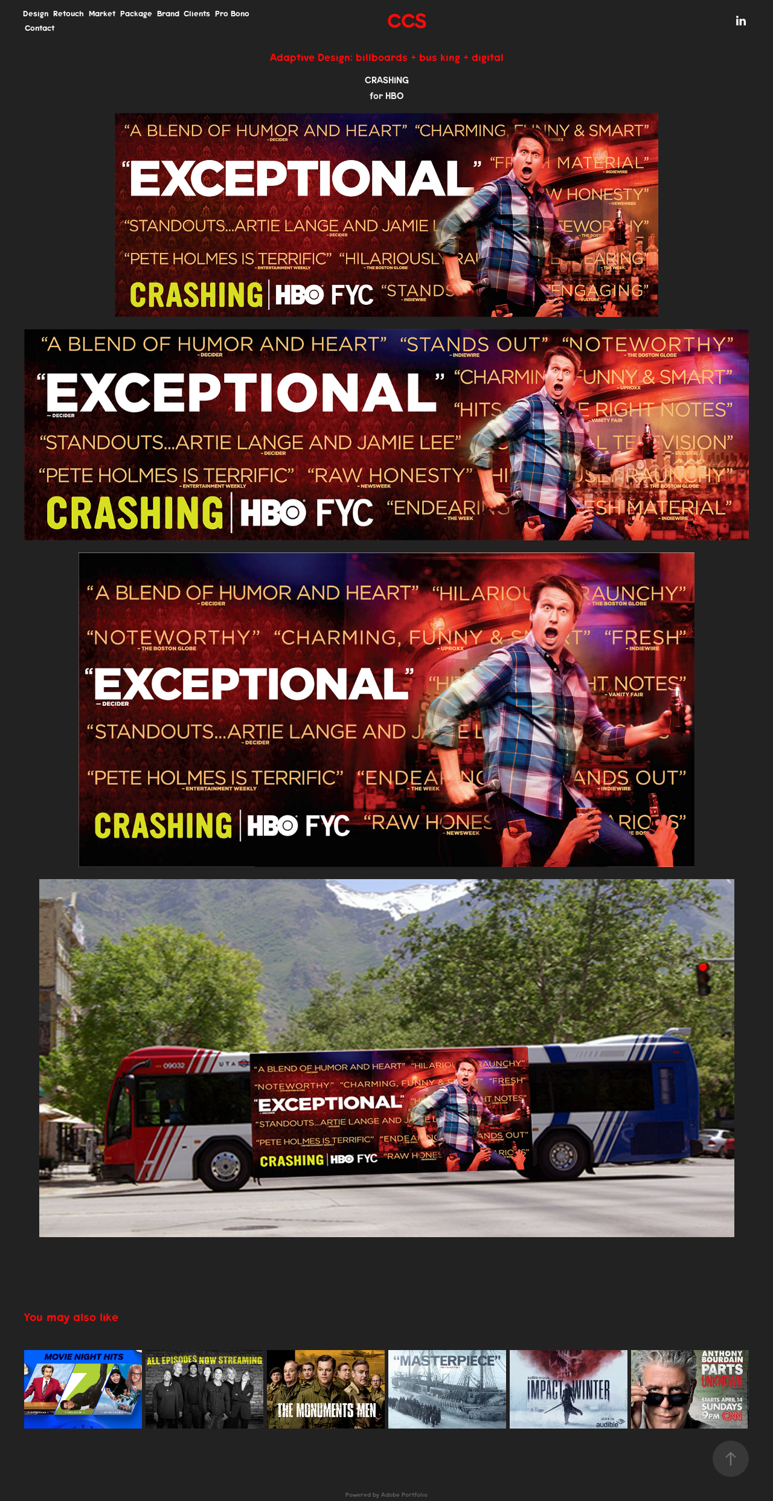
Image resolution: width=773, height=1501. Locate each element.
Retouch (68, 13)
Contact (39, 28)
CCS (406, 21)
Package (136, 13)
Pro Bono (232, 13)
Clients (197, 13)
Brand (168, 13)
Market (102, 13)
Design (35, 13)
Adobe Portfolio (404, 1495)
